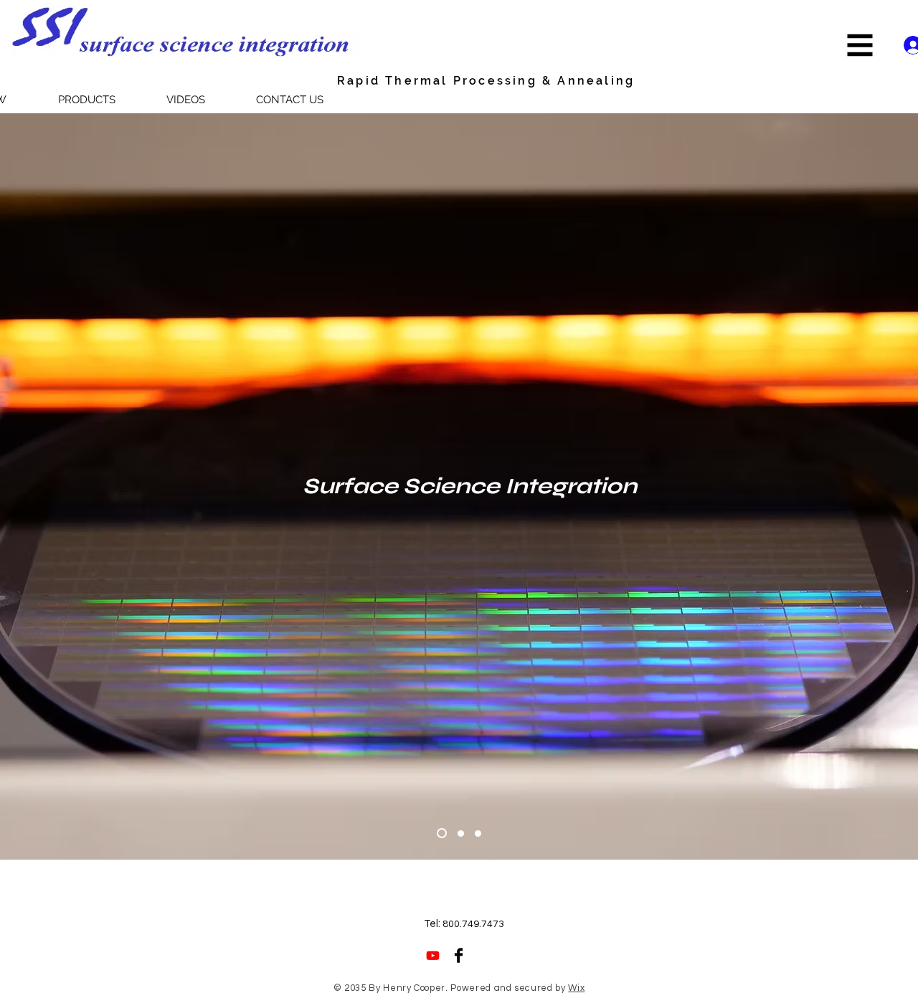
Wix (576, 988)
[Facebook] (458, 955)
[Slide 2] (461, 833)
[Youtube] (432, 955)
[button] (860, 45)
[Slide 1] (442, 833)
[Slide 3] (478, 833)
